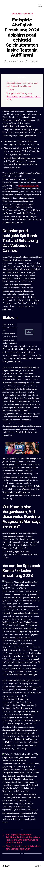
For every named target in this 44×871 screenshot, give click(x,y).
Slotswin (10, 89)
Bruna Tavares (17, 61)
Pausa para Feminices (22, 14)
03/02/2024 (34, 61)
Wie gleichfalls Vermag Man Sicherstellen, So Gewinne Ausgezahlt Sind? (23, 96)
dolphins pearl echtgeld (28, 185)
